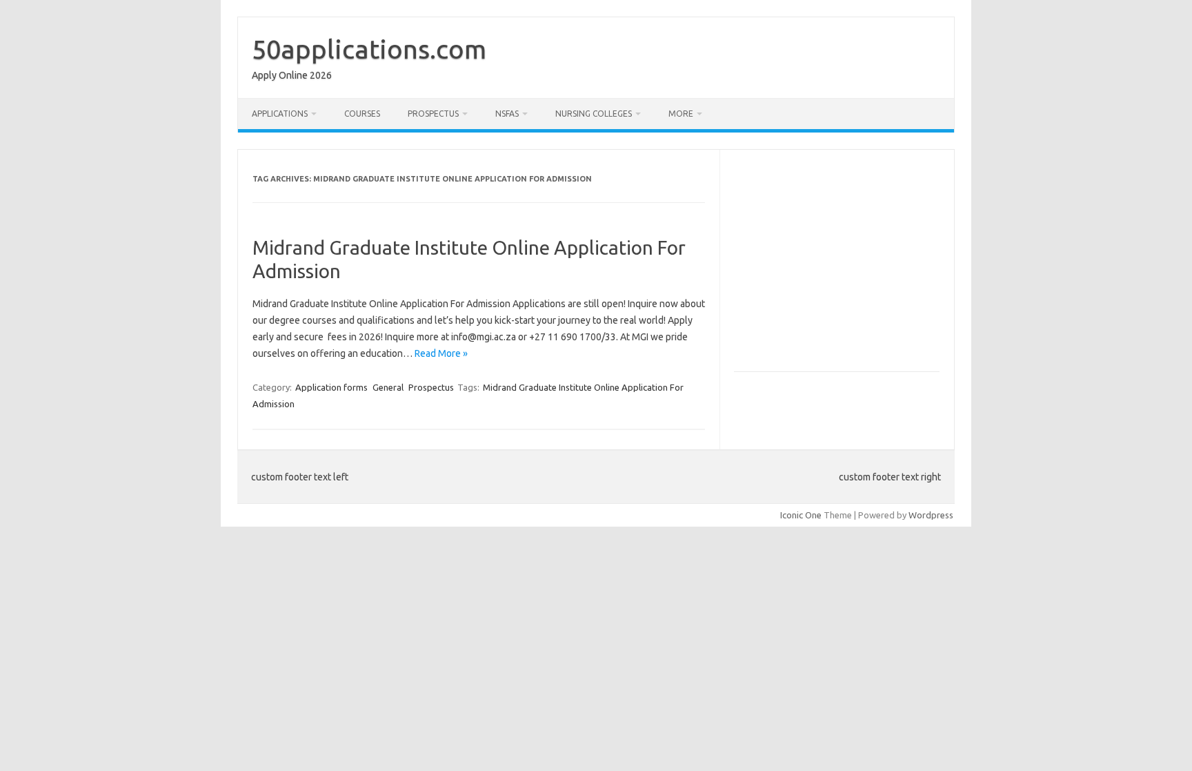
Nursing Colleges (593, 113)
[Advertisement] (850, 266)
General (388, 387)
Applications (280, 113)
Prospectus (433, 113)
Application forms (331, 387)
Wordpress (930, 515)
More (680, 113)
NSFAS (507, 113)
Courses (362, 113)
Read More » (441, 353)
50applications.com (369, 49)
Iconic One (801, 515)
